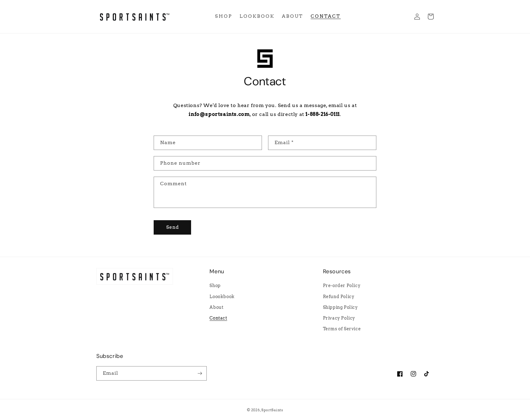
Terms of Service (342, 328)
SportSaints (272, 410)
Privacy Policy (339, 318)
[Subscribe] (199, 373)
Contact (218, 318)
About (216, 307)
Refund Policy (339, 296)
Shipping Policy (340, 307)
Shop (215, 285)
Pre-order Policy (342, 285)
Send (172, 227)
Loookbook (221, 296)
